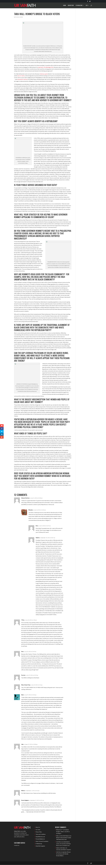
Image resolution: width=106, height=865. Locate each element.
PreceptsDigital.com (40, 839)
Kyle (22, 694)
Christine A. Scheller (19, 17)
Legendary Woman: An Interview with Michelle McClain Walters (63, 853)
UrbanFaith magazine (40, 846)
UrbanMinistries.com (40, 836)
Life (87, 5)
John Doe (58, 852)
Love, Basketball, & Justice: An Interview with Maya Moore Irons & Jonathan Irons (63, 843)
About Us (38, 827)
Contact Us (16, 845)
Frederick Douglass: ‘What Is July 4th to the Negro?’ (63, 831)
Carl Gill (58, 841)
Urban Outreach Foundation (42, 841)
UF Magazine (79, 5)
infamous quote (44, 74)
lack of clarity (21, 75)
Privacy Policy (39, 831)
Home (64, 5)
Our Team (38, 829)
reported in (45, 67)
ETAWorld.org (39, 843)
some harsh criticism (22, 79)
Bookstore (71, 5)
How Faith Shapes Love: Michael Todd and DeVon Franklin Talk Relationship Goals (63, 837)
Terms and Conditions (41, 834)
